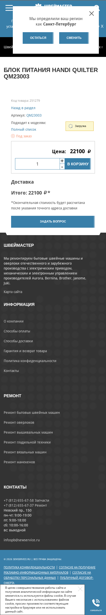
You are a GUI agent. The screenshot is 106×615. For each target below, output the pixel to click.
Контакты (11, 371)
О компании (14, 321)
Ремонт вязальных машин (25, 452)
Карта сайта (13, 292)
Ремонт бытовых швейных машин (32, 413)
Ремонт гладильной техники (27, 442)
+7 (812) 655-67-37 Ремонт (25, 505)
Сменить (74, 38)
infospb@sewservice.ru (22, 540)
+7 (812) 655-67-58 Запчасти (26, 500)
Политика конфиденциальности (30, 361)
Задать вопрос (53, 221)
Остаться (38, 38)
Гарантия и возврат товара (25, 351)
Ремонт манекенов (19, 462)
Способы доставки (18, 341)
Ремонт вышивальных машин (28, 432)
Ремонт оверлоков (19, 422)
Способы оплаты (17, 331)
